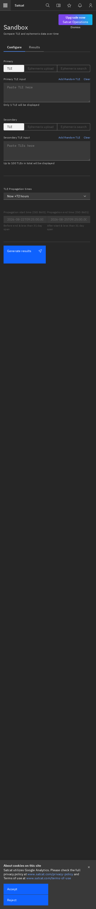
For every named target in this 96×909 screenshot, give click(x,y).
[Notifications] (80, 5)
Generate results (19, 251)
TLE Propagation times (18, 189)
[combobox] (47, 196)
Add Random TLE (69, 79)
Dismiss (75, 27)
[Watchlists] (69, 5)
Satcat (19, 5)
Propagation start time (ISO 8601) (25, 212)
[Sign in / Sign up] (90, 5)
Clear (87, 79)
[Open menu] (5, 5)
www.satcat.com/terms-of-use (48, 878)
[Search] (47, 5)
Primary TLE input (15, 79)
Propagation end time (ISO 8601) (68, 212)
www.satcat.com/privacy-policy (50, 874)
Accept (12, 889)
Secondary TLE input (17, 137)
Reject (12, 900)
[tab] (14, 47)
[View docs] (58, 5)
